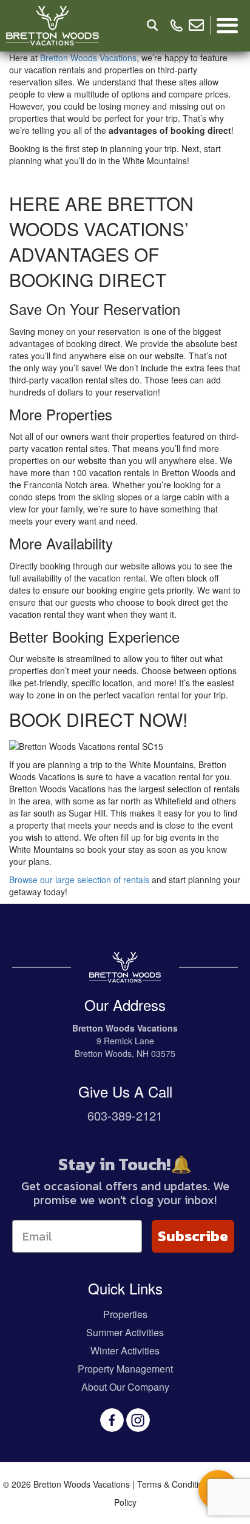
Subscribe (193, 1236)
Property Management (125, 1369)
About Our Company (125, 1387)
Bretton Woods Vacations (88, 57)
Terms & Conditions (174, 1484)
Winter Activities (125, 1350)
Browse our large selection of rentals (79, 879)
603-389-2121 (125, 1115)
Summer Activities (125, 1332)
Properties (125, 1314)
